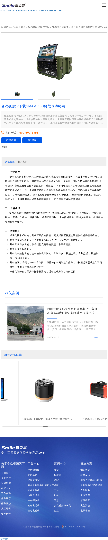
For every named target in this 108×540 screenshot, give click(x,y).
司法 (56, 490)
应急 (56, 500)
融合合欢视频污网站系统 (41, 485)
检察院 (57, 475)
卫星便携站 (34, 480)
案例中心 (60, 463)
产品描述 (10, 162)
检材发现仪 (34, 505)
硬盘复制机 (34, 490)
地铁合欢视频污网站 (91, 480)
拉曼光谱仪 (34, 495)
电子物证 (85, 511)
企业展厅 (6, 498)
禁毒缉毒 (85, 500)
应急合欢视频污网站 (39, 27)
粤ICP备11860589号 (75, 527)
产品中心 (34, 463)
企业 (56, 511)
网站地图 (4, 538)
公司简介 (6, 473)
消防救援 (85, 470)
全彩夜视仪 (34, 511)
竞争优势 (6, 493)
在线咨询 (11, 140)
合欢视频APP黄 (62, 505)
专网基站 (32, 475)
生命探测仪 (34, 500)
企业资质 (6, 478)
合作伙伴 (6, 514)
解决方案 (86, 463)
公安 (56, 470)
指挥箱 (74, 27)
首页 (23, 27)
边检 (56, 495)
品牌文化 (6, 488)
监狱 (56, 485)
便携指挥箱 (34, 470)
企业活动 (6, 503)
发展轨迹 (6, 483)
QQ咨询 (32, 140)
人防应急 (85, 490)
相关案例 (22, 162)
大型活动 (85, 505)
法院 (56, 480)
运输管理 (85, 495)
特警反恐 (85, 475)
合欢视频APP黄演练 (91, 485)
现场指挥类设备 (60, 27)
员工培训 (6, 509)
